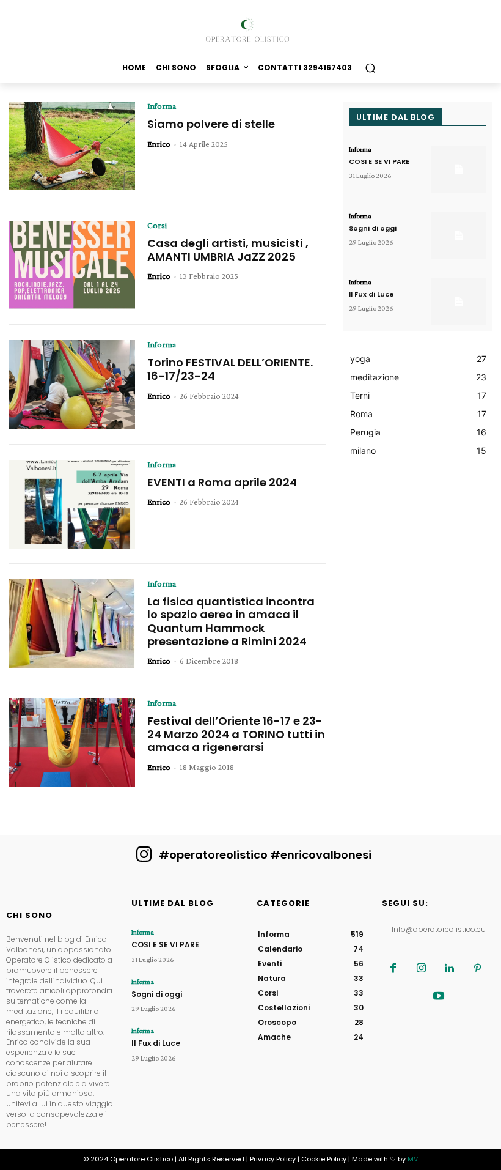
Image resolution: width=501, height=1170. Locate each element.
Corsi (157, 225)
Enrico (158, 144)
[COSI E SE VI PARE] (458, 169)
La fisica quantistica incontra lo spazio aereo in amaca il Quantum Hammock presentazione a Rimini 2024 (231, 621)
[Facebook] (393, 969)
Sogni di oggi (373, 228)
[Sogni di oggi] (458, 235)
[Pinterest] (478, 969)
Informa (161, 106)
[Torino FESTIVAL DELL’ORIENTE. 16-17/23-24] (72, 384)
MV (413, 1159)
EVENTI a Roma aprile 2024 (222, 482)
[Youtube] (439, 997)
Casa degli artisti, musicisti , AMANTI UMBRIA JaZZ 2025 (228, 249)
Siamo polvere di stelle (211, 123)
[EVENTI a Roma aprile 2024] (72, 504)
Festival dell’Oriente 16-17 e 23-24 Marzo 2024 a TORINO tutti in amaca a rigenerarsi (236, 734)
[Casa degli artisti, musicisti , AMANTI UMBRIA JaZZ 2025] (72, 265)
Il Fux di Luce (371, 294)
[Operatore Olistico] (250, 29)
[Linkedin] (450, 969)
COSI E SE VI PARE (379, 161)
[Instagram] (422, 969)
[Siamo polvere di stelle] (72, 146)
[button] (370, 67)
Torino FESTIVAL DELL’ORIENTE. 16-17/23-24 (230, 369)
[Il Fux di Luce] (458, 301)
